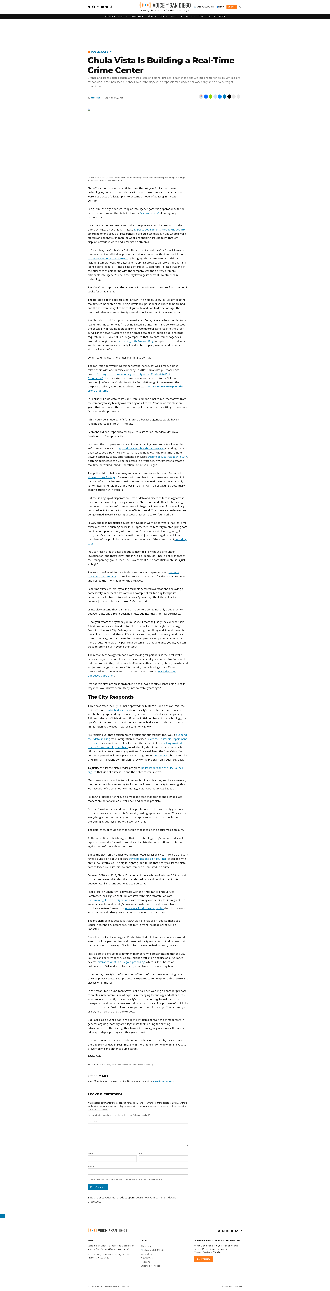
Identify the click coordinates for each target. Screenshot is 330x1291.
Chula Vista (105, 1065)
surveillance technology (143, 1065)
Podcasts (150, 16)
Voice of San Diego (203, 1252)
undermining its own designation (108, 900)
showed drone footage (101, 477)
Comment (93, 1121)
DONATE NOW (203, 1259)
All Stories (109, 16)
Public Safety (101, 51)
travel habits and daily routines (148, 858)
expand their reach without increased (141, 448)
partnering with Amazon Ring (135, 341)
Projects (121, 16)
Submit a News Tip (150, 1266)
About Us (189, 16)
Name (91, 1154)
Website (91, 1166)
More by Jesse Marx (163, 1081)
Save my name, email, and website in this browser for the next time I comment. (127, 1179)
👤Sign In (220, 7)
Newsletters (136, 16)
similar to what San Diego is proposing (121, 962)
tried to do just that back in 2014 (167, 456)
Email (142, 1154)
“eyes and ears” (149, 213)
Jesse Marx (95, 97)
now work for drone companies (144, 908)
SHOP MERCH (219, 16)
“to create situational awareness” (108, 258)
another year (162, 755)
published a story (117, 710)
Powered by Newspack (231, 1286)
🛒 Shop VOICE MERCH (204, 7)
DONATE (232, 7)
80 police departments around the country (159, 229)
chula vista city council (121, 1065)
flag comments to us (129, 1106)
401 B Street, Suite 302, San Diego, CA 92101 (110, 1254)
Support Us (175, 16)
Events (162, 16)
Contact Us (203, 16)
